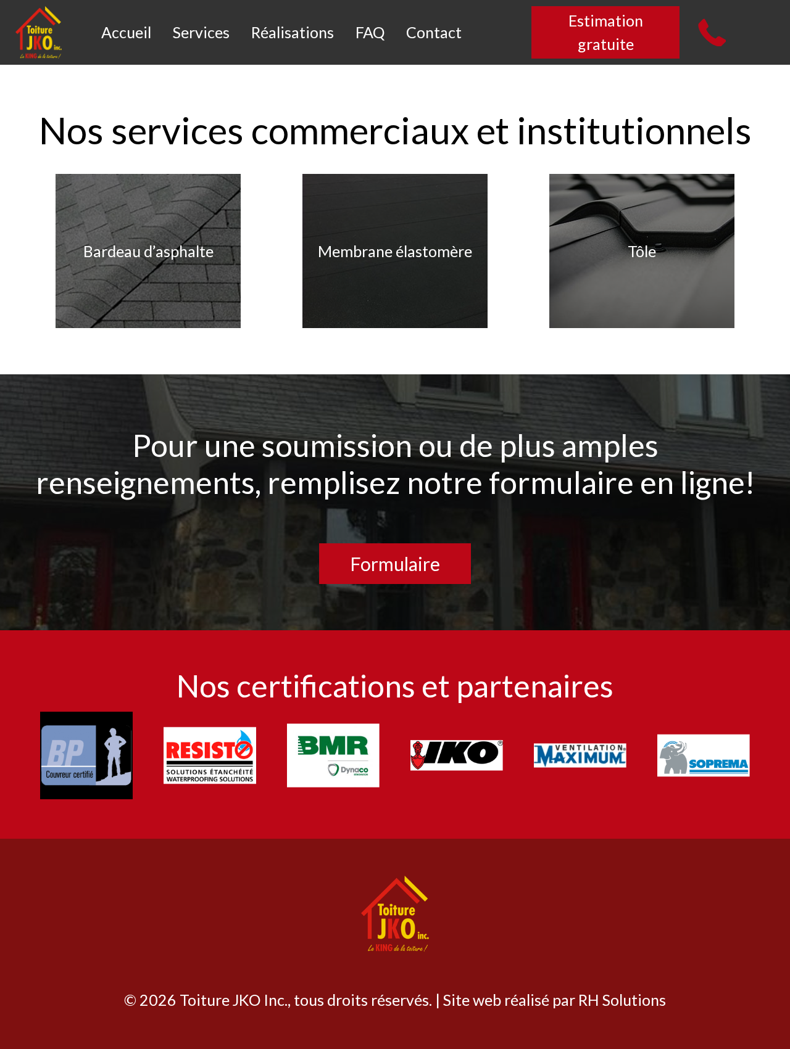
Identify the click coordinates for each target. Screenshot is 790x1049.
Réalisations (294, 32)
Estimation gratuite (605, 32)
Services (203, 32)
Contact (434, 32)
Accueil (127, 32)
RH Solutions (622, 999)
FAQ (372, 32)
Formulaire (395, 564)
